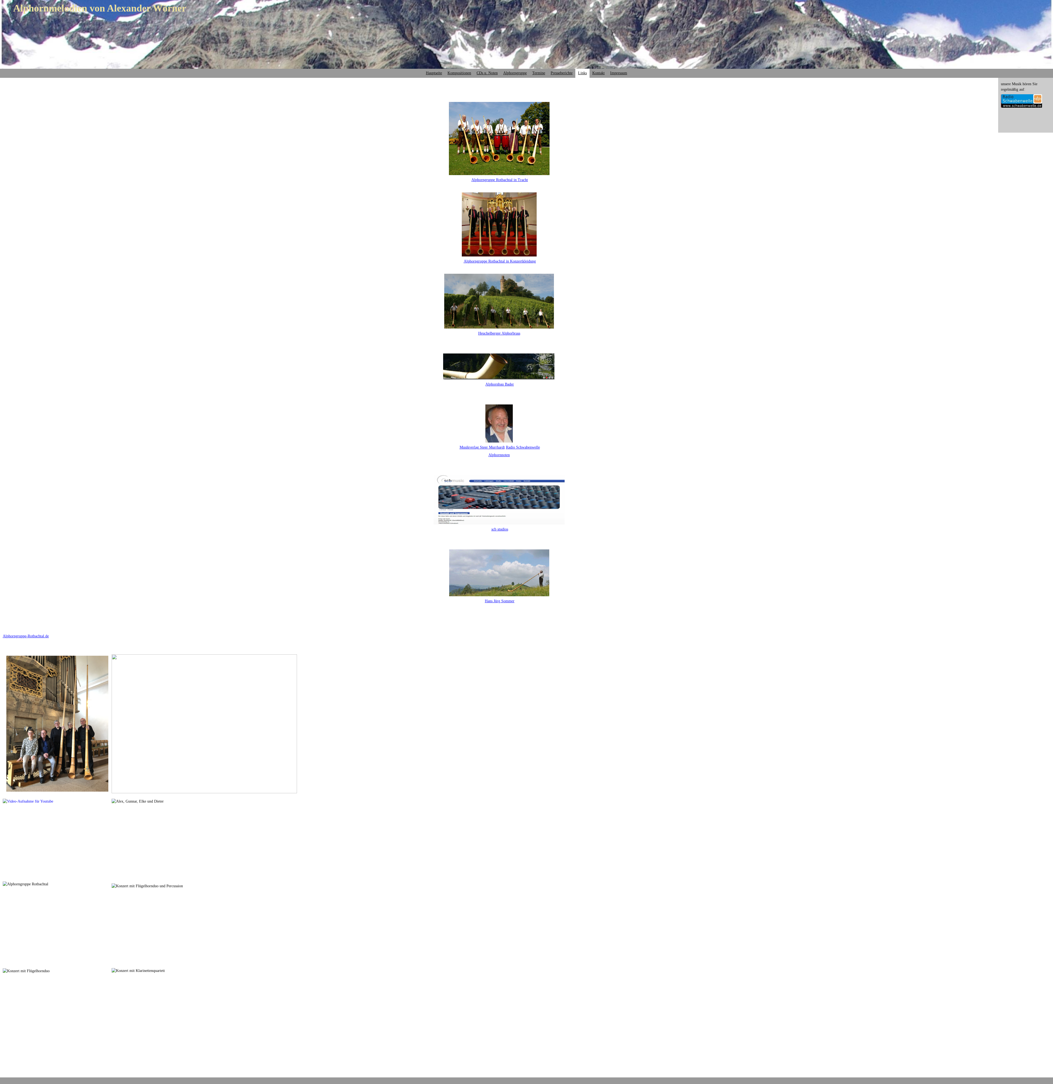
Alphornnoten (499, 455)
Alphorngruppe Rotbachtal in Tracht (499, 180)
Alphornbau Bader (499, 384)
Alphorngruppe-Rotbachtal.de (26, 636)
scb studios (499, 529)
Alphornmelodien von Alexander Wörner (99, 8)
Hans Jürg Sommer (499, 601)
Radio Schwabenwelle (523, 447)
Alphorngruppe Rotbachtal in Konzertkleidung (500, 261)
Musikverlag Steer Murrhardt (482, 447)
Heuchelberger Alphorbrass (499, 333)
